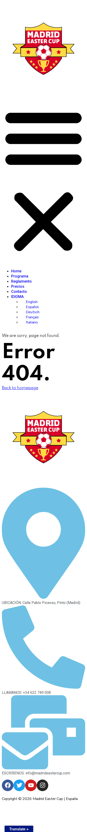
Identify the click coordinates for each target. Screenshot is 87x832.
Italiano (32, 322)
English (32, 301)
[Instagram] (42, 785)
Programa (19, 276)
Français (32, 317)
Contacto (19, 291)
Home (16, 271)
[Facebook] (7, 785)
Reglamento (21, 281)
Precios (17, 286)
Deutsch (32, 312)
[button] (43, 180)
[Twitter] (19, 785)
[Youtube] (31, 785)
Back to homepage (20, 388)
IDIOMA (17, 296)
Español (32, 307)
